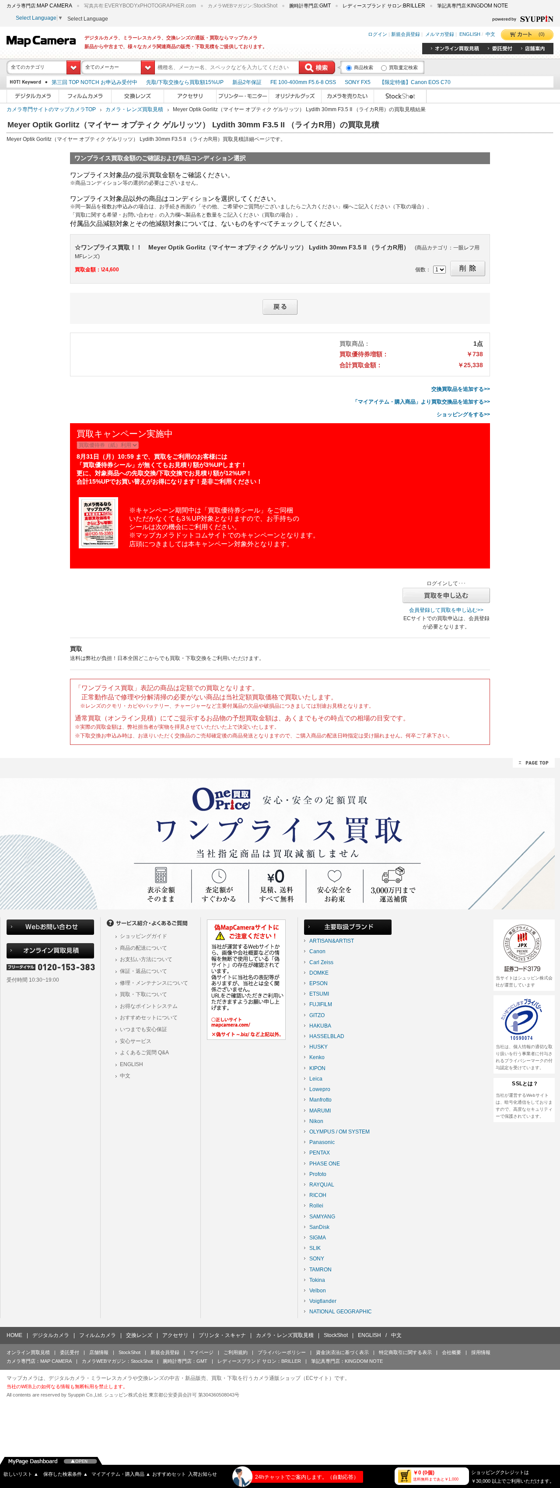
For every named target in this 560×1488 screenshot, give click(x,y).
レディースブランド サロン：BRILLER (259, 1361)
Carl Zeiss (321, 962)
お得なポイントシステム (149, 1006)
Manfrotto (320, 1100)
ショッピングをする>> (463, 414)
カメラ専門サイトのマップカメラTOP (51, 109)
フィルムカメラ (97, 1335)
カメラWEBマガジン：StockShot (117, 1361)
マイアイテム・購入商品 (120, 1474)
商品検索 (363, 67)
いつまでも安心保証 (143, 1029)
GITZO (317, 1015)
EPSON (318, 983)
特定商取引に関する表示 (405, 1352)
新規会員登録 (405, 34)
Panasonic (322, 1142)
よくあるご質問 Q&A (144, 1052)
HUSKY (318, 1047)
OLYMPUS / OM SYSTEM (339, 1132)
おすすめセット (169, 1474)
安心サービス (135, 1041)
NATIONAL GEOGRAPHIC (340, 1312)
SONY (316, 1259)
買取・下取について (143, 994)
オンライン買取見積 (28, 1352)
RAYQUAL (321, 1185)
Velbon (317, 1291)
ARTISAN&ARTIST (331, 941)
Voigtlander (322, 1301)
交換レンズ (139, 1335)
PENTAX (319, 1153)
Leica (315, 1079)
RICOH (317, 1195)
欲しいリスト (21, 1474)
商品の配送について (143, 948)
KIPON (317, 1068)
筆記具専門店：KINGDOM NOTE (347, 1361)
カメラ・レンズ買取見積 (134, 109)
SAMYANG (322, 1217)
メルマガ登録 (439, 34)
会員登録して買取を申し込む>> (446, 610)
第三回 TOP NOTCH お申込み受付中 (94, 82)
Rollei (316, 1206)
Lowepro (319, 1089)
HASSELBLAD (326, 1036)
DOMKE (319, 973)
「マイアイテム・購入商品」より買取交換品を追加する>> (421, 402)
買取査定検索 (403, 67)
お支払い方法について (146, 959)
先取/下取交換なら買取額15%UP (185, 82)
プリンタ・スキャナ (222, 1335)
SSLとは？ (525, 1084)
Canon (317, 951)
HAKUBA (320, 1026)
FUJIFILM (320, 1004)
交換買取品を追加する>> (460, 389)
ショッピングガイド (143, 936)
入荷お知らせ (202, 1474)
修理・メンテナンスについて (154, 983)
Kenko (317, 1057)
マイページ (201, 1352)
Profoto (317, 1174)
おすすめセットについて (149, 1017)
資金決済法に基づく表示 (342, 1352)
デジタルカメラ (50, 1335)
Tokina (317, 1280)
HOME (14, 1335)
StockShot (336, 1335)
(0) (542, 34)
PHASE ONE (324, 1164)
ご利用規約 (236, 1352)
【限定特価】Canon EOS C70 (415, 82)
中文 (490, 34)
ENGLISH (469, 34)
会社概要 (451, 1352)
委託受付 (69, 1352)
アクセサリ (175, 1335)
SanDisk (319, 1227)
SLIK (315, 1248)
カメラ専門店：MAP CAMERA (39, 1361)
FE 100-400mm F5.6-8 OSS (303, 82)
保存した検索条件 (65, 1474)
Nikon (316, 1121)
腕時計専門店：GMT (185, 1361)
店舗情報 (98, 1352)
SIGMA (317, 1238)
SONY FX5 (358, 82)
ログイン (377, 34)
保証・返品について (143, 971)
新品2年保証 (247, 82)
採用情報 (480, 1352)
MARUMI (320, 1111)
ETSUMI (319, 994)
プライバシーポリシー (282, 1352)
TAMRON (320, 1270)
